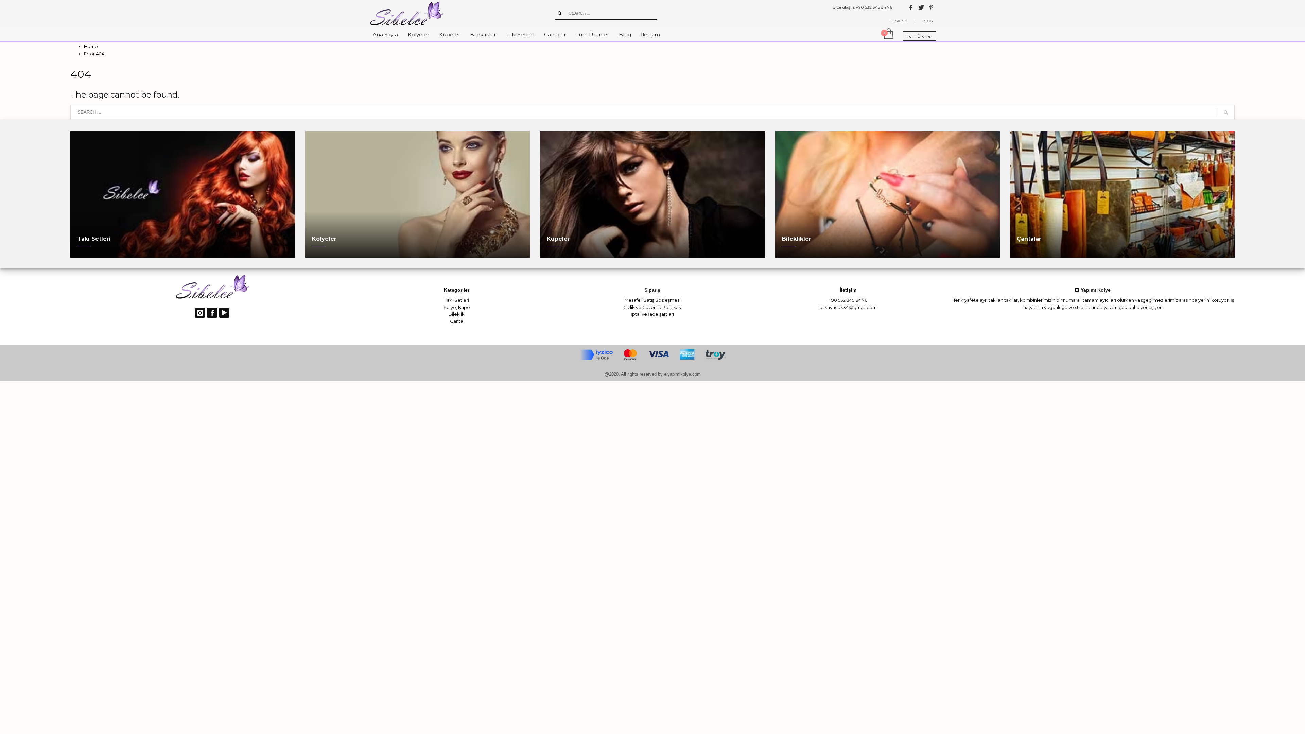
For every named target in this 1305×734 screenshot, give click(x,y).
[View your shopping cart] (888, 34)
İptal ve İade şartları (652, 314)
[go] (559, 13)
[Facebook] (911, 7)
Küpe (464, 307)
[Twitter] (921, 7)
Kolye (449, 307)
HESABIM (899, 21)
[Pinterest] (931, 7)
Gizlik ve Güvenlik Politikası (652, 307)
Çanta (456, 321)
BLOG (927, 21)
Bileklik (457, 314)
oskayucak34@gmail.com (848, 307)
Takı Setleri (457, 300)
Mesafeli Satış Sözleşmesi (652, 300)
